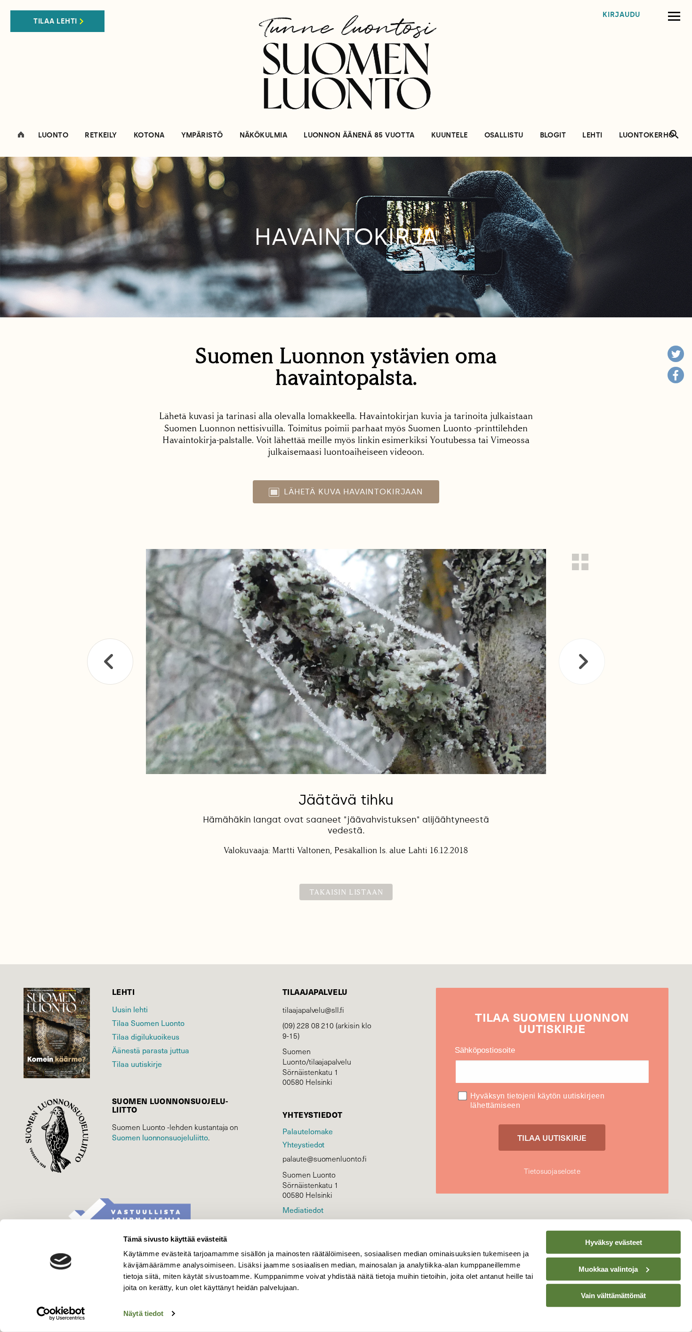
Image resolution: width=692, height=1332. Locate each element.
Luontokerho (647, 135)
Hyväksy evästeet (613, 1242)
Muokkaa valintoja (608, 1269)
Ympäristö (202, 135)
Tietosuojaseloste (552, 1171)
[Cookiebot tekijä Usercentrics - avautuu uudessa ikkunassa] (61, 1314)
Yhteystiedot (303, 1144)
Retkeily (101, 135)
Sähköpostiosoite (485, 1050)
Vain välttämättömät (613, 1296)
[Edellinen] (110, 661)
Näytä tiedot (143, 1313)
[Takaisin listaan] (580, 562)
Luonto (53, 135)
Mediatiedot (302, 1209)
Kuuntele (449, 135)
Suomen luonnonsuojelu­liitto (160, 1137)
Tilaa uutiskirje (137, 1063)
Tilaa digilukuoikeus (145, 1036)
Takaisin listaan (346, 892)
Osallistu (503, 135)
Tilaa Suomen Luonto (148, 1022)
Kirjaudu (621, 15)
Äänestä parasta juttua (150, 1050)
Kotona (149, 135)
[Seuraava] (582, 661)
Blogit (553, 135)
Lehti (592, 135)
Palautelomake (307, 1131)
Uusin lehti (130, 1009)
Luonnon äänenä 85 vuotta (359, 135)
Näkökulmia (264, 135)
